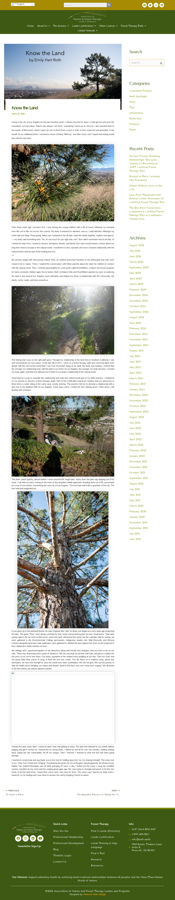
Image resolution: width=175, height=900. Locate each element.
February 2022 (137, 450)
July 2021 (134, 489)
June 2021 (135, 494)
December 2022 (138, 394)
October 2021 (137, 472)
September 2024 (138, 311)
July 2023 (134, 356)
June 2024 (135, 322)
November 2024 (138, 300)
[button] (43, 26)
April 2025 (135, 278)
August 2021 (136, 483)
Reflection (135, 118)
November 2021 (138, 467)
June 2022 (135, 428)
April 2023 (135, 372)
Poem (132, 129)
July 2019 (134, 533)
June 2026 (135, 256)
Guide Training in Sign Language (104, 845)
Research (96, 859)
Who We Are (60, 831)
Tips (132, 107)
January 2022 (137, 456)
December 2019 (138, 522)
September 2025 (138, 267)
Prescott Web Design (94, 894)
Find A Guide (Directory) (105, 831)
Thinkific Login (62, 855)
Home (30, 25)
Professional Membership (68, 837)
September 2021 (138, 478)
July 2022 (134, 422)
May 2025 (135, 272)
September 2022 (138, 411)
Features (134, 124)
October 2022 (137, 406)
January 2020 (137, 516)
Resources (97, 865)
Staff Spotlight (138, 96)
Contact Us (59, 861)
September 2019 (138, 528)
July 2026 (134, 250)
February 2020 (137, 511)
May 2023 (135, 367)
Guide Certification (102, 837)
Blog (56, 849)
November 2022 (138, 400)
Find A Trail (98, 853)
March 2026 (136, 261)
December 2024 (138, 295)
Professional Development (68, 843)
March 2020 (136, 505)
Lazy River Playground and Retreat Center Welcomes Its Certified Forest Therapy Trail (146, 198)
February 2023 (137, 383)
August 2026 (136, 245)
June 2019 (135, 539)
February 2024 (137, 328)
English (20, 4)
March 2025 (136, 284)
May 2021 (134, 500)
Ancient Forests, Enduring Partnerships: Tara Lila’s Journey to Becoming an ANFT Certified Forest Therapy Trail (144, 163)
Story (132, 101)
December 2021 (138, 461)
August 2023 (136, 350)
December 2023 (138, 334)
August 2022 (136, 417)
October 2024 (137, 306)
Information (136, 112)
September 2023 (138, 345)
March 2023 (136, 378)
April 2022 (135, 439)
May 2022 (135, 433)
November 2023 (138, 339)
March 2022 (136, 444)
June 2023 (135, 361)
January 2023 (137, 389)
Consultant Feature (140, 90)
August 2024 (136, 317)
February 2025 (137, 289)
